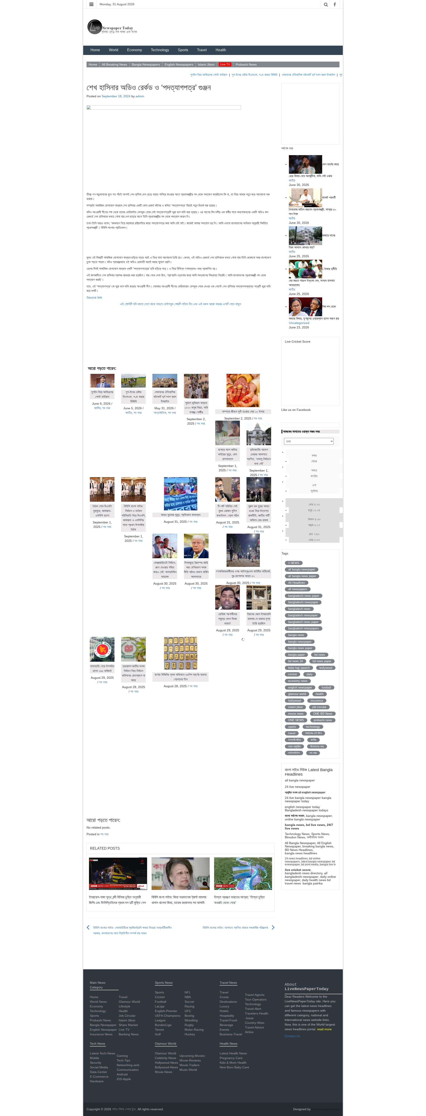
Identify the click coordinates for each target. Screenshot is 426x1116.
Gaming (122, 1055)
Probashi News (246, 64)
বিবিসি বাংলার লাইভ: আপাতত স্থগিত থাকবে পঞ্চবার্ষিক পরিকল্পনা (235, 927)
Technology (160, 50)
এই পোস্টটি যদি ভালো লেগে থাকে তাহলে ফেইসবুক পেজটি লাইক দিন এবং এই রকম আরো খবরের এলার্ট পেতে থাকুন (180, 304)
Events (224, 1029)
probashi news (323, 720)
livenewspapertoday (325, 1109)
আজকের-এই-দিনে (313, 733)
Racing (189, 1006)
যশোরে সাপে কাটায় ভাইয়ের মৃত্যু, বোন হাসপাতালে (227, 454)
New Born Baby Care (234, 1067)
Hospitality (227, 1015)
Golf (158, 1034)
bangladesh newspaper (303, 615)
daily (310, 674)
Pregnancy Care (231, 1058)
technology (313, 726)
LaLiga (159, 1006)
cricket (292, 674)
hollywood (294, 700)
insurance (317, 700)
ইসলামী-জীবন (294, 739)
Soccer (189, 1001)
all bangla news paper (302, 576)
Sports (183, 50)
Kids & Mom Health (233, 1062)
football (326, 687)
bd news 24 (295, 661)
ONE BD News (322, 713)
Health (221, 50)
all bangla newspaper (301, 569)
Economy (134, 50)
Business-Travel (231, 1034)
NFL (188, 992)
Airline (249, 1032)
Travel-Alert (253, 1009)
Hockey (190, 1034)
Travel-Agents (254, 995)
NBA (188, 997)
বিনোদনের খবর (317, 746)
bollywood (326, 667)
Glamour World (129, 1001)
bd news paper (322, 661)
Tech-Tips (123, 1060)
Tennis (159, 1029)
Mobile (94, 1058)
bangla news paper (300, 648)
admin (140, 96)
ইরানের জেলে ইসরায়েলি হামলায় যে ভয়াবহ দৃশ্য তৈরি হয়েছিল (259, 618)
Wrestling (191, 1020)
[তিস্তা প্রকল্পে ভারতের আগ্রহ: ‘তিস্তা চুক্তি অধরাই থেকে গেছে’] (243, 873)
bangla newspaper (299, 641)
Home (95, 50)
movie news (296, 713)
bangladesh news (299, 609)
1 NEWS (293, 563)
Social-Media (99, 1067)
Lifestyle (124, 1006)
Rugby (189, 1025)
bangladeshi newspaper (303, 602)
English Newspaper (103, 1029)
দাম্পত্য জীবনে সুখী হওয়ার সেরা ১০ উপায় (243, 411)
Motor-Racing (194, 1029)
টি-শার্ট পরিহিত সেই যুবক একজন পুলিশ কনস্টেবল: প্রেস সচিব (228, 510)
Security (95, 1062)
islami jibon (295, 707)
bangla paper (296, 654)
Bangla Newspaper (103, 1025)
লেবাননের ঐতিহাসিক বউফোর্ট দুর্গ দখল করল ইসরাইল (290, 74)
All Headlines (296, 582)
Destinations (228, 1001)
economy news (298, 681)
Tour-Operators (255, 999)
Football (160, 1001)
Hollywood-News (166, 1062)
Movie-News (163, 1072)
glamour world (297, 694)
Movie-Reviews (190, 1060)
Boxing (189, 1015)
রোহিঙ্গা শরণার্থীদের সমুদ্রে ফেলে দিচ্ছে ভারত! (227, 618)
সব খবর (106, 408)
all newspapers (297, 589)
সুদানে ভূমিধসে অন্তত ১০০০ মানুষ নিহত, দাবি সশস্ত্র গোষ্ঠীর (196, 407)
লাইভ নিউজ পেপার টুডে (124, 1109)
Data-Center (98, 1072)
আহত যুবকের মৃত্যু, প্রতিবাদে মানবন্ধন (180, 515)
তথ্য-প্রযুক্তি (294, 746)
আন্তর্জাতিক (160, 412)
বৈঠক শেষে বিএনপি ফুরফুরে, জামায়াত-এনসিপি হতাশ (102, 510)
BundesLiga (163, 1025)
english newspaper (300, 687)
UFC (188, 1011)
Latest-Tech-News (102, 1053)
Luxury (224, 1006)
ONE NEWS (296, 720)
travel (291, 733)
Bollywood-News (166, 1067)
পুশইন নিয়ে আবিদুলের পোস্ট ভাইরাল (190, 74)
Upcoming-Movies (192, 1055)
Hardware (97, 1081)
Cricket (160, 997)
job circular (319, 707)
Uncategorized (299, 323)
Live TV (225, 64)
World (113, 50)
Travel (202, 50)
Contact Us (292, 1036)
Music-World (188, 1069)
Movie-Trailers (189, 1065)
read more (324, 1029)
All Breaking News (114, 64)
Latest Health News (233, 1053)
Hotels (224, 1011)
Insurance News (101, 1034)
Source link (94, 297)
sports (292, 726)
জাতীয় (97, 408)
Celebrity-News (165, 1058)
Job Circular (127, 1015)
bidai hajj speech (299, 667)
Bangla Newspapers (146, 64)
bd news (319, 654)
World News (98, 1001)
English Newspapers (179, 64)
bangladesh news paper (303, 622)
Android (122, 1074)
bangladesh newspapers (303, 628)
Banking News (129, 1034)
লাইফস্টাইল (294, 753)
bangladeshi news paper (303, 595)
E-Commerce (99, 1076)
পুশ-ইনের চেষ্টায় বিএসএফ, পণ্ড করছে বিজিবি (236, 74)
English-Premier (166, 1011)
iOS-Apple (124, 1079)
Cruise (224, 997)
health (319, 694)
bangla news (296, 635)
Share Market (128, 1025)
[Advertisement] (180, 242)
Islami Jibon (206, 64)
